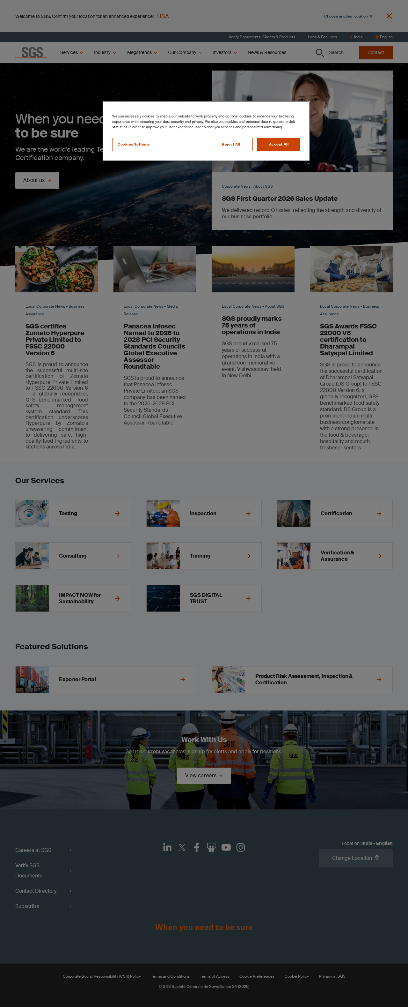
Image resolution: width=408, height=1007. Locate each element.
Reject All (231, 144)
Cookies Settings (134, 144)
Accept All (279, 144)
